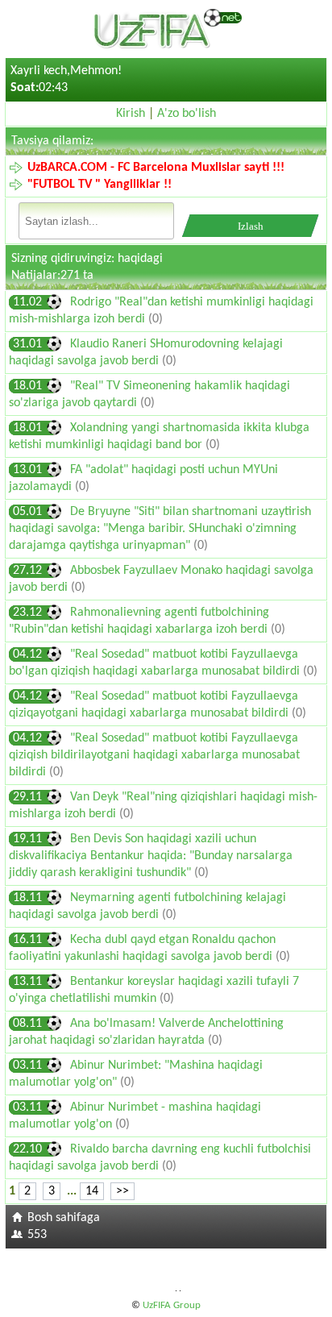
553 (37, 1234)
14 (91, 1191)
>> (122, 1191)
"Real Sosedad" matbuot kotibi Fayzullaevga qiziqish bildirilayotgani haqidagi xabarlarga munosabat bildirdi (154, 755)
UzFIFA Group (172, 1305)
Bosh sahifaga (63, 1217)
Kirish (130, 113)
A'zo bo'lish (186, 113)
